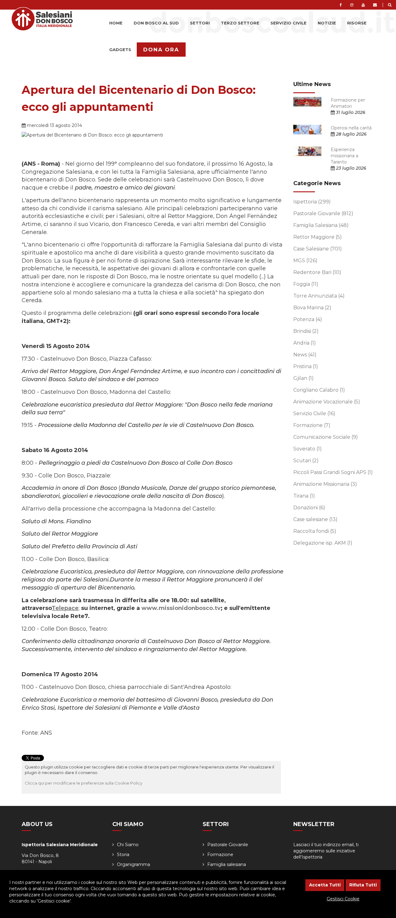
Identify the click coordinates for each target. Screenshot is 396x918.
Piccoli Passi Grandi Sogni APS (333, 472)
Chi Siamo (128, 844)
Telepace (65, 608)
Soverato (307, 449)
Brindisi (306, 331)
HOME (116, 22)
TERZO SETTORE (240, 22)
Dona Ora (161, 49)
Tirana (304, 496)
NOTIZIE (327, 22)
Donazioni (309, 508)
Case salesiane (315, 519)
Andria (304, 343)
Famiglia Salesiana (321, 225)
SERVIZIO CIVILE (288, 22)
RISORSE (357, 22)
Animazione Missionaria (325, 484)
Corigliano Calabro (319, 390)
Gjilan (303, 378)
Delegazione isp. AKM (322, 543)
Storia (123, 854)
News (304, 355)
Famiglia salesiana (226, 864)
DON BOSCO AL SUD (156, 22)
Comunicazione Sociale (325, 437)
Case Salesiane (317, 249)
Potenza (307, 319)
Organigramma (133, 864)
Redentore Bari (317, 272)
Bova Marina (312, 308)
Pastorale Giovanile (323, 213)
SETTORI (200, 22)
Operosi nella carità (351, 128)
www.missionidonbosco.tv (181, 608)
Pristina (305, 366)
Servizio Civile (314, 413)
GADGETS (120, 49)
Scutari (306, 460)
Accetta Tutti (325, 884)
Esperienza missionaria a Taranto (344, 156)
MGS (305, 260)
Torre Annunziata (319, 296)
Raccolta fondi (314, 531)
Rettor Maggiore (317, 237)
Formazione (311, 425)
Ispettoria (312, 202)
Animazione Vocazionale (326, 402)
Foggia (305, 284)
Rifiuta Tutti (363, 884)
